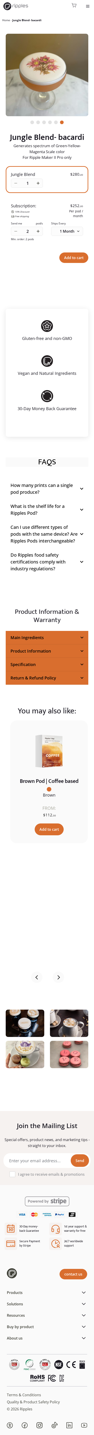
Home (6, 20)
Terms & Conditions (24, 1394)
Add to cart (74, 257)
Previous (36, 977)
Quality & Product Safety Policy (33, 1401)
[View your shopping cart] (74, 6)
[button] (10, 1425)
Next (58, 977)
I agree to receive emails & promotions (51, 1174)
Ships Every (58, 223)
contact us (73, 1274)
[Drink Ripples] (15, 6)
